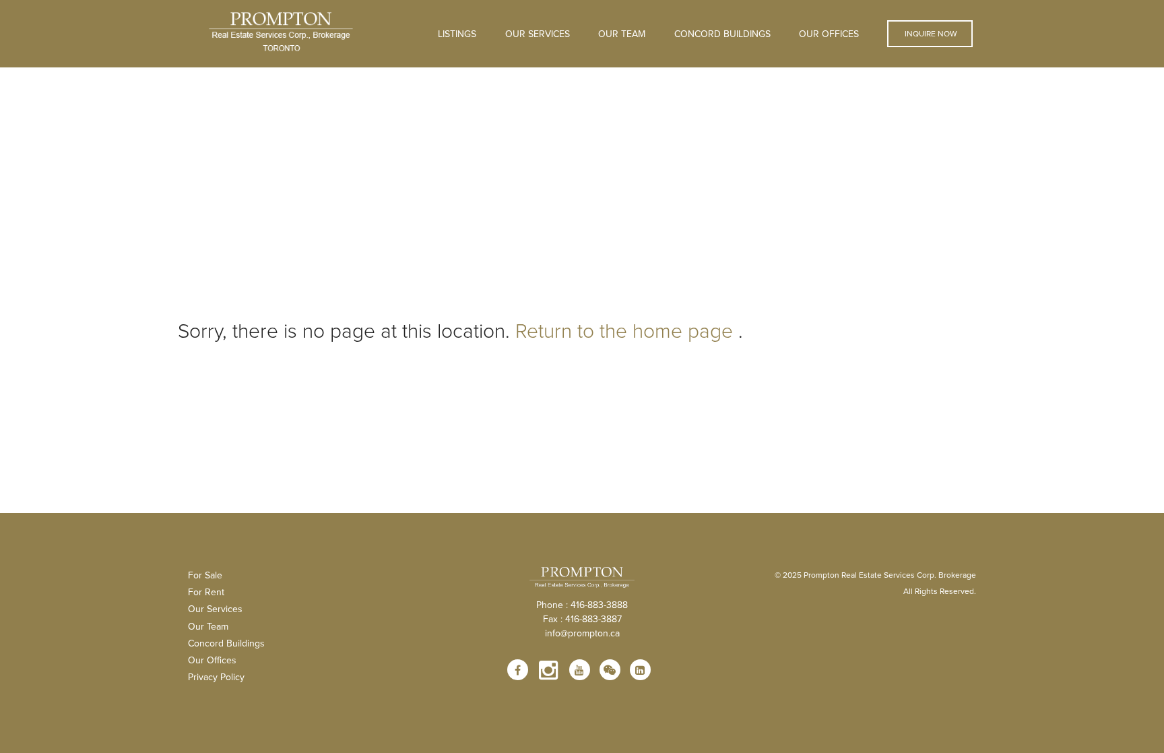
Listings (457, 33)
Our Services (215, 608)
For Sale (205, 575)
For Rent (206, 592)
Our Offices (829, 33)
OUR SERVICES (537, 33)
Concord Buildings (722, 33)
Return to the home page (624, 330)
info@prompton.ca (582, 633)
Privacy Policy (216, 677)
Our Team (621, 33)
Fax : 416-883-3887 (582, 619)
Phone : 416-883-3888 (582, 604)
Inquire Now (930, 33)
